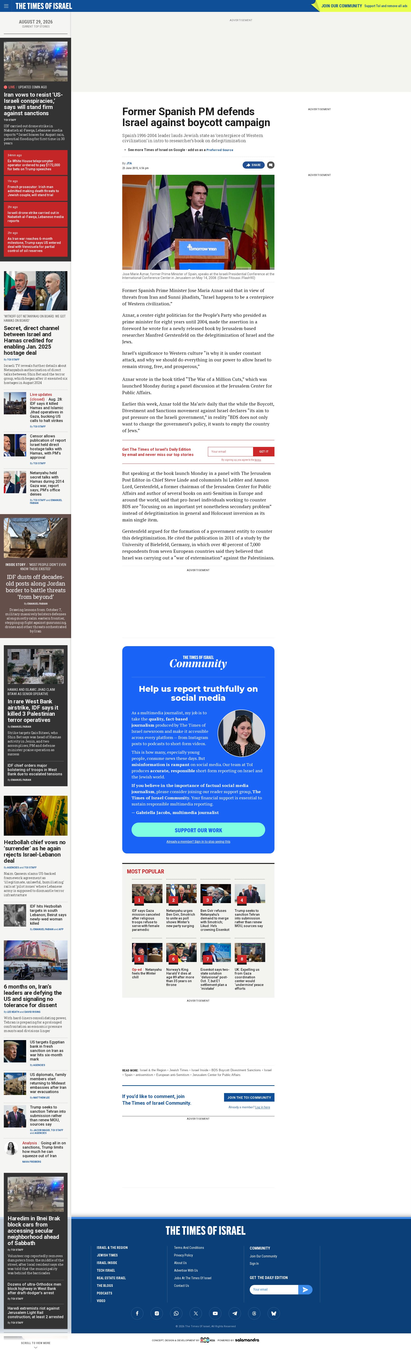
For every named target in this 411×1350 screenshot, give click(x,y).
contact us (181, 1286)
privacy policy (183, 1255)
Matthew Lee (41, 1097)
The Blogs (105, 1286)
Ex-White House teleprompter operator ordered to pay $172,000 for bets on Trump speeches (34, 165)
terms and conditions (189, 1248)
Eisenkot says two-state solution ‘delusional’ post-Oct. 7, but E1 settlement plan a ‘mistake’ (215, 979)
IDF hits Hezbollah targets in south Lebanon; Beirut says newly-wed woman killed (48, 915)
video (101, 1301)
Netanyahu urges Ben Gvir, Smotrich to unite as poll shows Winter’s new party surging (180, 918)
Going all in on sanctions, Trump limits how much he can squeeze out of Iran (44, 1149)
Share (256, 165)
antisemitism (144, 1075)
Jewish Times (178, 1070)
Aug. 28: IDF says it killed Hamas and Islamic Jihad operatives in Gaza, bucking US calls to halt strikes (46, 410)
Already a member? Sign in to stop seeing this (198, 841)
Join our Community (341, 5)
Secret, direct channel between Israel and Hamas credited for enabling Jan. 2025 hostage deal (31, 340)
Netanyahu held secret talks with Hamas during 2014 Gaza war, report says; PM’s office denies (47, 484)
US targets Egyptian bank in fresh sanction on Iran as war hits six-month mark (47, 1050)
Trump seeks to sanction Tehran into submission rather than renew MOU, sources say (249, 918)
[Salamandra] (247, 1339)
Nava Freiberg (31, 1162)
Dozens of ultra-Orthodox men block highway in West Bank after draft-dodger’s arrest (34, 1288)
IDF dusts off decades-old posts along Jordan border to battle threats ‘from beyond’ (36, 586)
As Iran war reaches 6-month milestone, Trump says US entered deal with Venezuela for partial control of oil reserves (34, 245)
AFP (61, 929)
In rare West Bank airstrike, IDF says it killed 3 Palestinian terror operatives (33, 710)
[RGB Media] (209, 1340)
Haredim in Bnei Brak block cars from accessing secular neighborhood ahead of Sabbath (34, 1230)
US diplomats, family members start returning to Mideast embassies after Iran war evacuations (48, 1083)
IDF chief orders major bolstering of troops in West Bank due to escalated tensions (35, 769)
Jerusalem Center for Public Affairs (216, 1075)
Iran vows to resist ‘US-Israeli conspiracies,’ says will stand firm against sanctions (33, 104)
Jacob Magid (41, 1130)
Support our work (198, 830)
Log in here (262, 1107)
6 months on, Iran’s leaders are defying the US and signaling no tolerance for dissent (33, 996)
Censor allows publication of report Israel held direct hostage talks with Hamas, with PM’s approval (48, 447)
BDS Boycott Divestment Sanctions (236, 1070)
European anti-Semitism (172, 1075)
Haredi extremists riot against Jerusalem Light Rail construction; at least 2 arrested (36, 1312)
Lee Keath (13, 1012)
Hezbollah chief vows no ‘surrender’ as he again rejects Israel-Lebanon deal (35, 851)
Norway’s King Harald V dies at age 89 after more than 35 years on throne (180, 977)
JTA (129, 163)
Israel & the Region (153, 1070)
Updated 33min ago (32, 87)
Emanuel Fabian (37, 603)
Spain (128, 1075)
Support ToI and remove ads (385, 6)
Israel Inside (199, 1070)
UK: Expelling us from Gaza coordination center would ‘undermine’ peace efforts (249, 979)
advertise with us (186, 1270)
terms (258, 460)
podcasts (104, 1293)
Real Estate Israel (111, 1278)
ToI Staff (10, 120)
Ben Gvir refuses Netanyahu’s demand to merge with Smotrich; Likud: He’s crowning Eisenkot (215, 920)
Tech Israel (106, 1270)
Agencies (13, 867)
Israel (268, 1070)
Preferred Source (219, 150)
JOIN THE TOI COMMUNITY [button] (249, 1097)
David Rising (32, 1012)
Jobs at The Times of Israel (192, 1278)
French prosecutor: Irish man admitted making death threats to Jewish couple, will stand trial (33, 191)
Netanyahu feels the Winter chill (147, 973)
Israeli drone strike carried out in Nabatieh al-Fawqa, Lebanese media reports (36, 217)
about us (180, 1263)
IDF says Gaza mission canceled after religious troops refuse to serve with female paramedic (146, 920)
